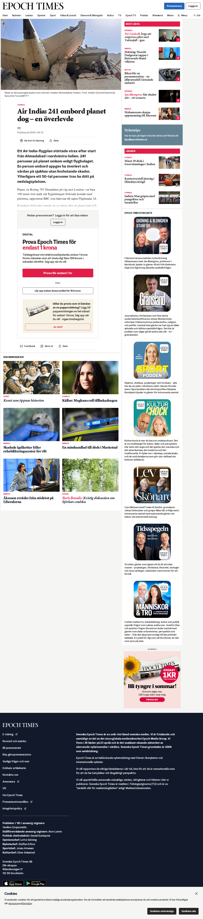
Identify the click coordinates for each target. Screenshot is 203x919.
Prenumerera (174, 6)
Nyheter (16, 15)
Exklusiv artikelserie (14, 768)
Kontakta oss (10, 774)
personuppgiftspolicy (20, 903)
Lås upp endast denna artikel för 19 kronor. (58, 290)
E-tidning (8, 734)
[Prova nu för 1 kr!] (152, 679)
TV (119, 15)
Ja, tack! (58, 326)
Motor (170, 15)
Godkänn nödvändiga (162, 911)
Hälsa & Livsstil (68, 15)
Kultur (110, 15)
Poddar (144, 15)
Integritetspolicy (12, 808)
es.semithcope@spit (135, 139)
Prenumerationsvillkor (15, 801)
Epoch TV (131, 15)
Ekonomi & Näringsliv (92, 15)
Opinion (41, 15)
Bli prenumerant (12, 747)
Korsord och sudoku (14, 741)
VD (4, 788)
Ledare (29, 15)
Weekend (157, 15)
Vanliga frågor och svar (16, 761)
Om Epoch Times (13, 795)
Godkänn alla (189, 911)
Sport (53, 15)
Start (5, 15)
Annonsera (9, 781)
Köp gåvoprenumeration (17, 754)
